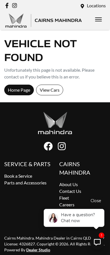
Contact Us (70, 191)
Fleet (64, 197)
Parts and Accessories (25, 182)
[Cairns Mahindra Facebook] (8, 5)
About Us (68, 184)
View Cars (50, 89)
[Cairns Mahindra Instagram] (15, 5)
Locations (96, 5)
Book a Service (18, 176)
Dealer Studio (38, 249)
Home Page (19, 89)
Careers (66, 204)
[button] (98, 19)
